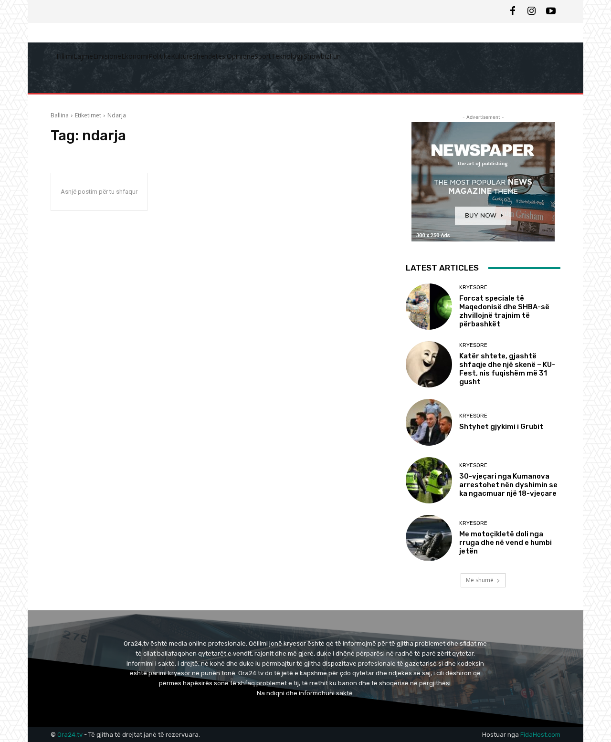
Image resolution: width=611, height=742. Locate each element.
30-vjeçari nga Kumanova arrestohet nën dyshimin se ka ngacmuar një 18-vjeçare (508, 485)
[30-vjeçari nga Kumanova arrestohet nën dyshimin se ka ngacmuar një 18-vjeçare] (429, 480)
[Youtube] (550, 11)
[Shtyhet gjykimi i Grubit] (429, 422)
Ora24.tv (70, 734)
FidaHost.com (540, 734)
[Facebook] (512, 11)
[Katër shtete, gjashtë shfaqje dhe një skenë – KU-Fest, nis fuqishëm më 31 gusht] (429, 364)
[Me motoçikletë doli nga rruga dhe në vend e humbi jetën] (429, 538)
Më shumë (480, 580)
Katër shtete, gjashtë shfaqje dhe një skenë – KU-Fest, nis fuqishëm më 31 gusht (507, 369)
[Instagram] (531, 11)
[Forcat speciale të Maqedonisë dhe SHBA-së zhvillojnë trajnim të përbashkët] (429, 306)
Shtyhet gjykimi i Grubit (501, 426)
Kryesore (473, 287)
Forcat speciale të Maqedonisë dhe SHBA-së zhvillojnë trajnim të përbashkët (504, 311)
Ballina (60, 115)
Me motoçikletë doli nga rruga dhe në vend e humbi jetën (505, 542)
